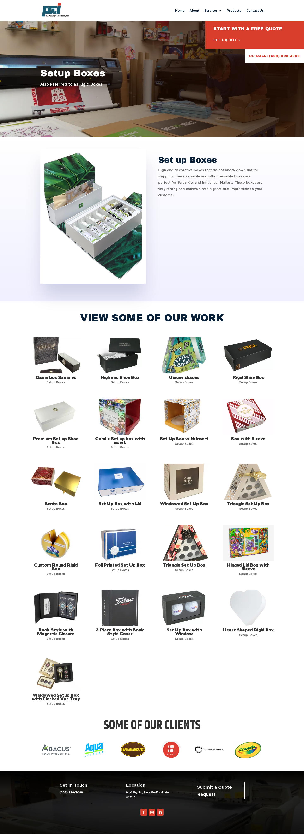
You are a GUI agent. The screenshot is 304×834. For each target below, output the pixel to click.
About (194, 10)
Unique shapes (184, 377)
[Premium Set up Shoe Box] (55, 417)
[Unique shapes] (184, 355)
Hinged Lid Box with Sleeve (248, 566)
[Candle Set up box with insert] (120, 417)
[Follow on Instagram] (152, 812)
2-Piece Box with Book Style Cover (120, 631)
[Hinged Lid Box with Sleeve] (248, 543)
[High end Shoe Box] (120, 355)
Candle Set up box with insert (120, 440)
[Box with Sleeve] (248, 417)
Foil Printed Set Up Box (120, 564)
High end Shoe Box (120, 377)
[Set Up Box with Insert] (184, 417)
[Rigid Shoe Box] (248, 355)
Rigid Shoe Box (248, 377)
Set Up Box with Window (184, 631)
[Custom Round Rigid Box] (55, 543)
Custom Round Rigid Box (56, 566)
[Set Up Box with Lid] (120, 482)
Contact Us (255, 10)
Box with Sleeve (248, 438)
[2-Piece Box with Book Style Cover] (120, 608)
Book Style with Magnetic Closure (55, 631)
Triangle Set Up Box (248, 503)
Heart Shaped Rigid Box (248, 629)
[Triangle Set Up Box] (248, 482)
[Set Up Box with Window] (184, 608)
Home (179, 10)
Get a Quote (225, 40)
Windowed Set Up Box (184, 503)
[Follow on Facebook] (143, 812)
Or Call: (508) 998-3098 (274, 56)
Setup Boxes (56, 382)
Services (211, 10)
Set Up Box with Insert (184, 438)
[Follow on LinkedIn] (160, 812)
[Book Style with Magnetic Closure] (55, 608)
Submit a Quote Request (214, 791)
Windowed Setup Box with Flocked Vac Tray (56, 696)
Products (234, 10)
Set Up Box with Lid (119, 503)
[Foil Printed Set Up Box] (120, 543)
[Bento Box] (55, 482)
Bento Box (56, 503)
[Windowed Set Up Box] (184, 482)
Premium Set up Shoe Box (55, 440)
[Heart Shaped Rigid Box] (248, 608)
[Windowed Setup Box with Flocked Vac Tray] (55, 673)
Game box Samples (56, 377)
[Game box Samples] (55, 355)
